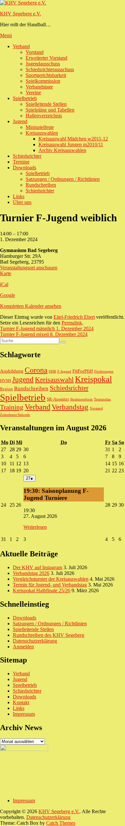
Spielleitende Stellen (46, 104)
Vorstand (35, 52)
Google (7, 295)
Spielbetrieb (25, 98)
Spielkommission (43, 81)
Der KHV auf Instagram (37, 567)
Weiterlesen (35, 527)
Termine (21, 161)
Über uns (22, 202)
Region (6, 388)
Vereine (33, 92)
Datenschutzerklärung (35, 641)
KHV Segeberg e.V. (20, 13)
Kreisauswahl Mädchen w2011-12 (73, 138)
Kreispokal (93, 379)
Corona (36, 370)
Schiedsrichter (27, 156)
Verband (21, 46)
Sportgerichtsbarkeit (46, 75)
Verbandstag (70, 407)
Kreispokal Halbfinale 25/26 (41, 590)
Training (11, 407)
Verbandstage (39, 86)
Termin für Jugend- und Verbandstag (50, 584)
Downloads (24, 167)
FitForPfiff (82, 371)
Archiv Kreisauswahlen (62, 150)
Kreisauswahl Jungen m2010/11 (70, 144)
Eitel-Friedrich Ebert (74, 317)
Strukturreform (81, 399)
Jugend (20, 121)
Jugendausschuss (43, 63)
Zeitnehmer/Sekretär (15, 415)
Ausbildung (11, 371)
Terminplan (102, 399)
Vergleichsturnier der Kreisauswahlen (50, 579)
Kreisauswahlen (42, 133)
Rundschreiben (41, 185)
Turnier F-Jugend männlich (47, 328)
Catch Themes (60, 823)
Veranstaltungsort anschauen (28, 267)
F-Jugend (64, 371)
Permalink (72, 322)
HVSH (5, 380)
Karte (5, 273)
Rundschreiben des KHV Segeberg (48, 635)
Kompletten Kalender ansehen (30, 306)
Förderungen (103, 371)
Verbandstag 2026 (31, 573)
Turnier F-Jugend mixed (44, 334)
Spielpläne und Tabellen (50, 110)
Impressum (24, 714)
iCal (4, 284)
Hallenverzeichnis (44, 115)
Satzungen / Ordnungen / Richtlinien (63, 179)
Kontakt (21, 702)
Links (18, 196)
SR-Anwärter (58, 399)
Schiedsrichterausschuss (50, 69)
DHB (52, 371)
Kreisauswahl (54, 379)
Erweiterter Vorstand (46, 58)
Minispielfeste (40, 127)
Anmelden (23, 646)
